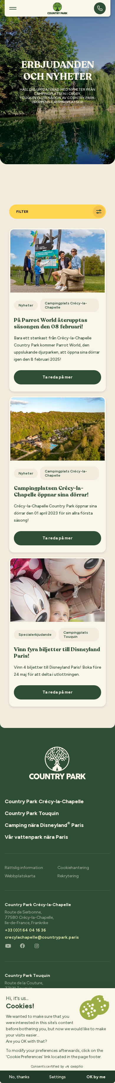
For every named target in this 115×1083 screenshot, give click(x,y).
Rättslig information (24, 867)
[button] (13, 8)
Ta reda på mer (57, 377)
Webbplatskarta (20, 875)
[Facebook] (22, 945)
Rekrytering (68, 875)
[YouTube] (8, 945)
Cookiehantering (73, 867)
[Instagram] (36, 945)
